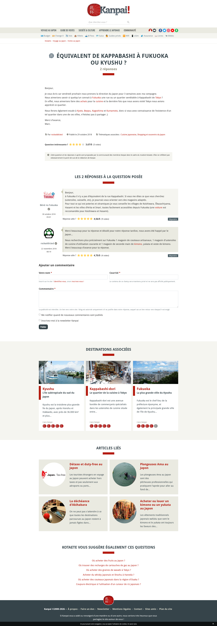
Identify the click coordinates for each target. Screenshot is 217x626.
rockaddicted (57, 134)
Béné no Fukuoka (49, 205)
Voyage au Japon (48, 30)
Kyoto (80, 110)
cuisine (99, 101)
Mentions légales (121, 609)
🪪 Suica (100, 35)
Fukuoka (96, 97)
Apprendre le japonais (109, 30)
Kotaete (48, 41)
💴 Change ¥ (58, 35)
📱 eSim (135, 35)
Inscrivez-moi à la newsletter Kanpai (60, 320)
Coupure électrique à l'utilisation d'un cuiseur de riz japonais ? (108, 584)
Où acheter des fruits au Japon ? (108, 560)
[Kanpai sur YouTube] (172, 30)
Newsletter (103, 609)
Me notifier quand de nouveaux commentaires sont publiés (72, 314)
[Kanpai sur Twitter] (164, 30)
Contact (138, 609)
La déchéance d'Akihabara (79, 503)
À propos (73, 609)
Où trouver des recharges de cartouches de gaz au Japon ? (109, 565)
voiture (158, 207)
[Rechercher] (128, 22)
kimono (138, 243)
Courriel (115, 273)
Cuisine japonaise (128, 134)
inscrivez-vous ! (78, 281)
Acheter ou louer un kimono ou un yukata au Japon (155, 504)
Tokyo (158, 97)
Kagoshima (97, 110)
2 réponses (108, 69)
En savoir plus (132, 624)
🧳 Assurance (147, 35)
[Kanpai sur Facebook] (160, 30)
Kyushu (48, 389)
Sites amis (150, 609)
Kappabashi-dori (102, 389)
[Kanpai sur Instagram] (168, 30)
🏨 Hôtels (78, 35)
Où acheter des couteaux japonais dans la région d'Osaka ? (108, 579)
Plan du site (165, 609)
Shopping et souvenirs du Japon (151, 134)
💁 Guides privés (113, 35)
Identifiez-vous (60, 281)
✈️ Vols (69, 35)
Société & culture (87, 30)
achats (83, 101)
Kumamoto (112, 110)
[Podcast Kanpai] (176, 30)
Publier (43, 326)
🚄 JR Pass (89, 35)
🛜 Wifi (126, 35)
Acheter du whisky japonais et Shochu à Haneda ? (108, 574)
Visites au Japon (74, 41)
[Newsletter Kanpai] (154, 30)
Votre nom (45, 273)
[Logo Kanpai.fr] (108, 10)
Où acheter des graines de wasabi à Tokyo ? (108, 569)
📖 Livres (159, 35)
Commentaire (47, 288)
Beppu (87, 110)
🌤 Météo (169, 35)
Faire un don (87, 609)
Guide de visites (67, 30)
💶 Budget (45, 35)
